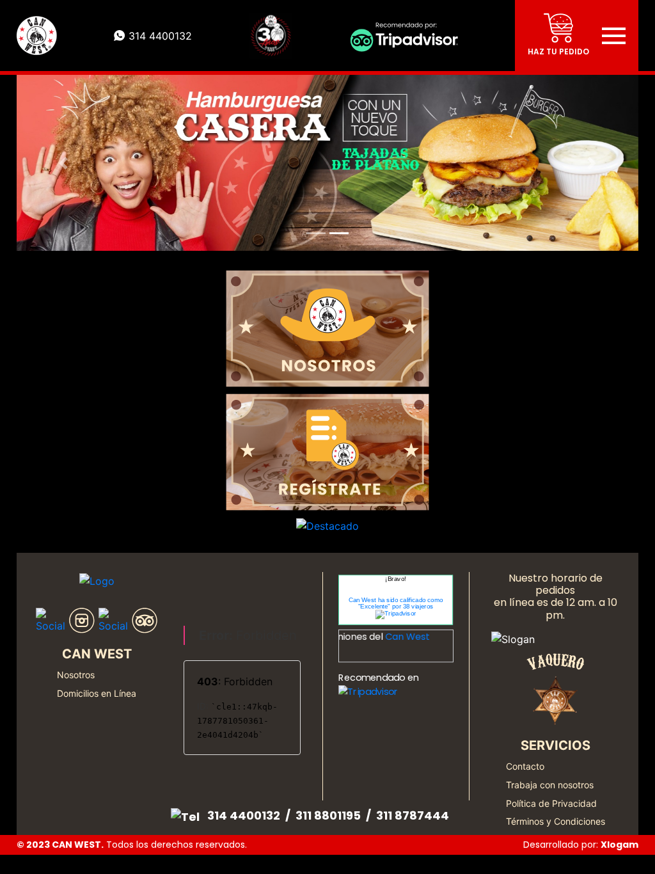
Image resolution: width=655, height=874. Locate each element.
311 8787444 (412, 815)
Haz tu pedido (558, 51)
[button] (63, 163)
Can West (399, 637)
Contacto (525, 766)
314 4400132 (243, 815)
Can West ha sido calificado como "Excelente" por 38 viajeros (396, 603)
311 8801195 (328, 815)
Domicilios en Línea (96, 693)
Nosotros (76, 674)
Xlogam (619, 844)
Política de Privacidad (551, 803)
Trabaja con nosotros (550, 784)
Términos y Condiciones (555, 821)
